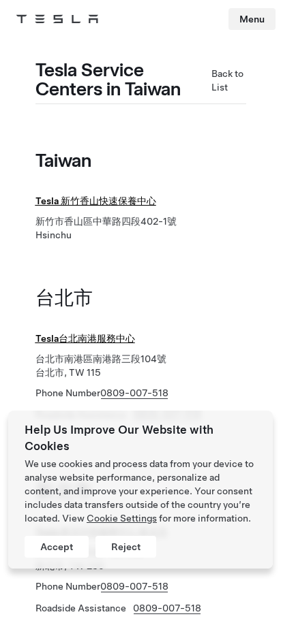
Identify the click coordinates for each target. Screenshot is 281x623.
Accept (56, 546)
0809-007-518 (134, 392)
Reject (125, 546)
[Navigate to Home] (57, 19)
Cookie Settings (122, 518)
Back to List (227, 80)
